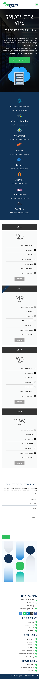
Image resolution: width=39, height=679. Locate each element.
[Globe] (20, 613)
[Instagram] (31, 613)
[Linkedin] (28, 613)
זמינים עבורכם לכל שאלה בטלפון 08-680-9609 (24, 676)
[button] (36, 4)
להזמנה (19, 279)
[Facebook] (35, 613)
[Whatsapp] (24, 613)
